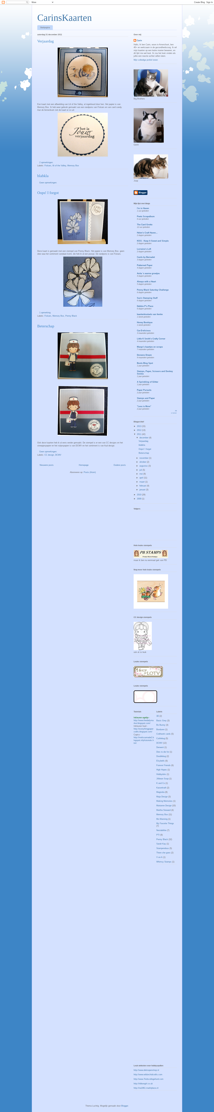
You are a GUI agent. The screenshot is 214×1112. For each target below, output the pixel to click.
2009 (139, 499)
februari (143, 486)
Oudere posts (120, 465)
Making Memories (164, 801)
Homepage (84, 465)
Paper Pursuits (144, 390)
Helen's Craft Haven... (147, 233)
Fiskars (47, 165)
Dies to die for (162, 752)
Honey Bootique (144, 322)
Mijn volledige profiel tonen (146, 60)
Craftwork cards (163, 734)
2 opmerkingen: (46, 162)
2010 (139, 494)
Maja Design (162, 796)
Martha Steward (163, 810)
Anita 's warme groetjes (148, 273)
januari (142, 489)
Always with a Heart (146, 281)
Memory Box (73, 165)
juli (141, 470)
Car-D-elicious (144, 330)
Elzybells (160, 761)
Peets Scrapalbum (146, 216)
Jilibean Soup (162, 778)
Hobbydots (161, 774)
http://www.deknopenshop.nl (146, 1070)
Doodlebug (161, 756)
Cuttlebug (160, 738)
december (144, 437)
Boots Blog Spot (145, 363)
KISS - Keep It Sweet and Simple (153, 241)
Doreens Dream (144, 355)
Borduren (160, 729)
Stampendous (162, 848)
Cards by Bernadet (146, 257)
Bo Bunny (160, 725)
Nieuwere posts (47, 465)
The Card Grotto (144, 224)
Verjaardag (45, 41)
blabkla (43, 176)
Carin (139, 40)
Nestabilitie (161, 830)
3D (157, 716)
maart (142, 482)
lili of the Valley (59, 165)
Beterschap (45, 326)
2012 (139, 430)
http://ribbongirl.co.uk (143, 1083)
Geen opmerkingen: (48, 182)
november (144, 458)
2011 (139, 434)
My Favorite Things (165, 823)
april (141, 478)
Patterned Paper (144, 265)
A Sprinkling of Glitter (147, 382)
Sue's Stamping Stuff (147, 298)
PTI (158, 835)
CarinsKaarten (64, 18)
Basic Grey (161, 720)
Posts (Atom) (90, 472)
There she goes (163, 852)
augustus (143, 466)
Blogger (124, 1106)
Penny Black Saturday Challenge (153, 290)
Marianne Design (164, 805)
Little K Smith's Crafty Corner (151, 339)
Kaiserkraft (161, 788)
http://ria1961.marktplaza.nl (146, 1088)
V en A (159, 857)
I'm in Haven (143, 208)
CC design (49, 455)
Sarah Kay (161, 844)
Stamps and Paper (146, 398)
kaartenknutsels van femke (150, 314)
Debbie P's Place (145, 306)
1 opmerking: (45, 312)
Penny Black (71, 316)
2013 (139, 426)
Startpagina (45, 27)
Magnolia (160, 792)
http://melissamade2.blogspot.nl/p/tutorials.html (144, 740)
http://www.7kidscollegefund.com (148, 1079)
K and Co (160, 783)
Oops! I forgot (48, 193)
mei (141, 474)
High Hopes (161, 770)
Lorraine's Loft (144, 249)
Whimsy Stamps (163, 862)
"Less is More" (144, 406)
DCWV (58, 455)
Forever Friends (163, 765)
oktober (143, 462)
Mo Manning (161, 819)
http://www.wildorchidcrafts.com (148, 1074)
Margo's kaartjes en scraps (150, 347)
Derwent (160, 747)
